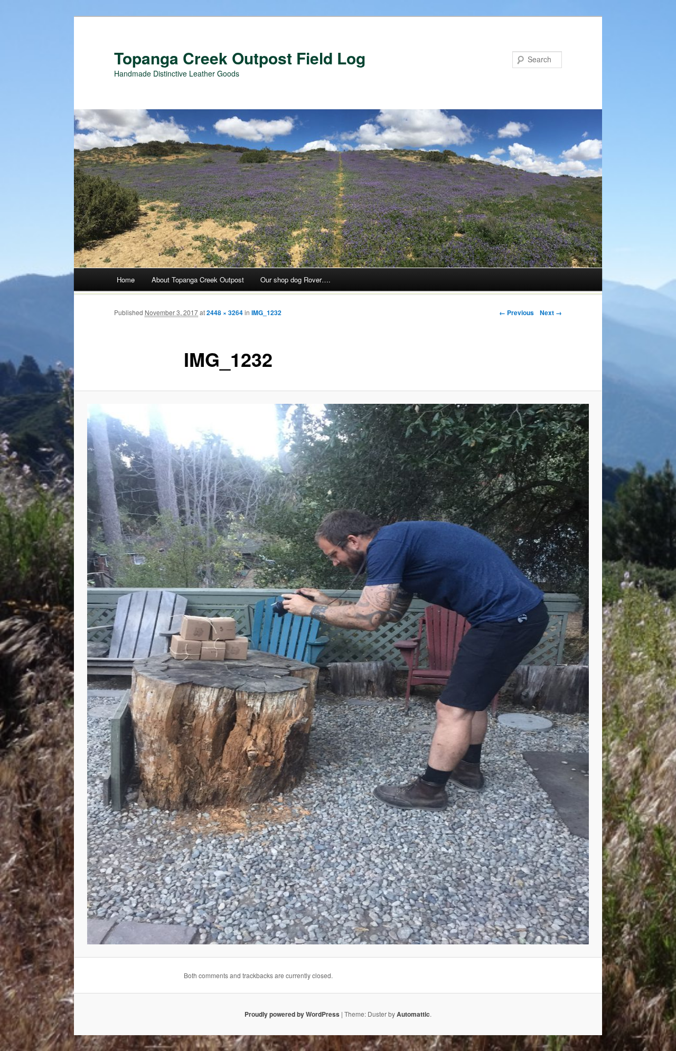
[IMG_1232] (338, 674)
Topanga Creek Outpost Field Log (239, 57)
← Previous (516, 312)
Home (126, 279)
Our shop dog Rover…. (295, 279)
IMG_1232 (266, 312)
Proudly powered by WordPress (292, 1014)
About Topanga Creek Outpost (198, 279)
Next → (551, 312)
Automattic (413, 1014)
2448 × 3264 (224, 312)
